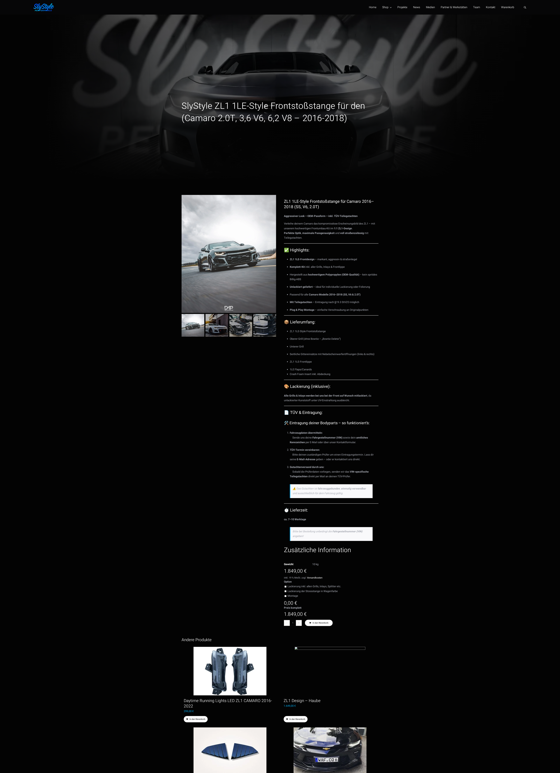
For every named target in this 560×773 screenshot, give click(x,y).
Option (288, 582)
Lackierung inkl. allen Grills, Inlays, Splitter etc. (314, 586)
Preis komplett (292, 608)
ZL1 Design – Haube (302, 701)
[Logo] (44, 5)
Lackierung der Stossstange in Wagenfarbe (313, 591)
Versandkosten (314, 578)
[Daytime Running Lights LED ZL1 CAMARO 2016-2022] (230, 671)
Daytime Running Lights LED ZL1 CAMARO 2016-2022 (228, 703)
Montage (293, 596)
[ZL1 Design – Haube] (329, 671)
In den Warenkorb (320, 622)
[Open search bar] (525, 7)
